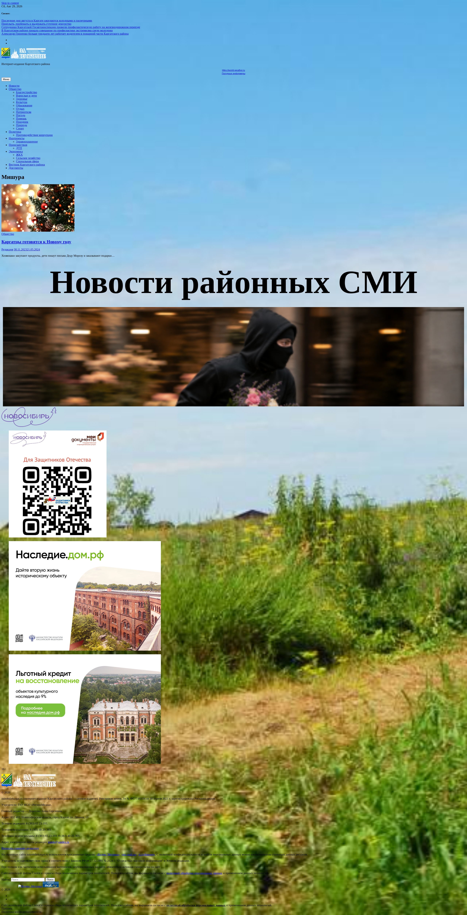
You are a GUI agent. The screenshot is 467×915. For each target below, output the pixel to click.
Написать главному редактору (20, 848)
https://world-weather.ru (233, 70)
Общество (15, 89)
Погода (20, 115)
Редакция (7, 249)
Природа (21, 125)
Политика (15, 131)
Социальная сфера (27, 161)
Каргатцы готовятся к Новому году (36, 241)
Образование (24, 105)
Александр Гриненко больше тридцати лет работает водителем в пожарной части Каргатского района (65, 33)
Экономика (16, 151)
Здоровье (21, 98)
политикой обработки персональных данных (194, 873)
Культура (21, 102)
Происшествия (18, 144)
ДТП (19, 148)
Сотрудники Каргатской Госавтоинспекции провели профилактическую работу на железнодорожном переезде (70, 27)
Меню (6, 79)
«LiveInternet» (146, 854)
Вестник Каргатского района (27, 164)
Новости (14, 85)
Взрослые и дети (26, 95)
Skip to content (10, 3)
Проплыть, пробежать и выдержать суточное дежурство (36, 23)
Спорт (20, 128)
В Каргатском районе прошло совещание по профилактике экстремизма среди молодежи (57, 30)
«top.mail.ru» (129, 854)
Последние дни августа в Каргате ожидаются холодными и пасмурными (46, 20)
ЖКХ (19, 154)
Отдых (20, 108)
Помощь (21, 118)
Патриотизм (23, 112)
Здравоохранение (27, 141)
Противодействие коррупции (34, 135)
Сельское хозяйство (28, 158)
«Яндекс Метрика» (108, 854)
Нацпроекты (16, 138)
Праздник (22, 121)
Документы (16, 167)
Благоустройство (26, 92)
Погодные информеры (233, 73)
